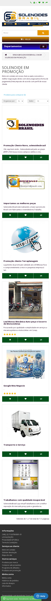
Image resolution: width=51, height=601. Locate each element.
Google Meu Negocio (14, 385)
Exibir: (31, 101)
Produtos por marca (10, 562)
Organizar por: (9, 101)
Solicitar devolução (9, 552)
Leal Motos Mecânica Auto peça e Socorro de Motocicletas (25, 322)
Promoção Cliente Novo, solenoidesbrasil (25, 145)
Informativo (6, 586)
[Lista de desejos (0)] (39, 2)
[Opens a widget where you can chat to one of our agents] (40, 596)
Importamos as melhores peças (20, 203)
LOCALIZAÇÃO (7, 537)
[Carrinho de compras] (43, 2)
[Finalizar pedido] (47, 2)
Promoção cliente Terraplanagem (21, 261)
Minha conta (6, 578)
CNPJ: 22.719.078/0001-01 (12, 534)
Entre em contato (8, 550)
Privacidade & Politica (10, 540)
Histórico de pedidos (10, 580)
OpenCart (29, 595)
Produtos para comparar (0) (15, 95)
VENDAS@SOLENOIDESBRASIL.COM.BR (27, 55)
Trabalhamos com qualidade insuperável (24, 500)
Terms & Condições (9, 542)
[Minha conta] (35, 2)
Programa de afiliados (10, 568)
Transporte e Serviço (14, 444)
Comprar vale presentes (11, 565)
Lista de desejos (8, 583)
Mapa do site (7, 555)
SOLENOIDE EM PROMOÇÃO (15, 57)
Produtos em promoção (11, 570)
